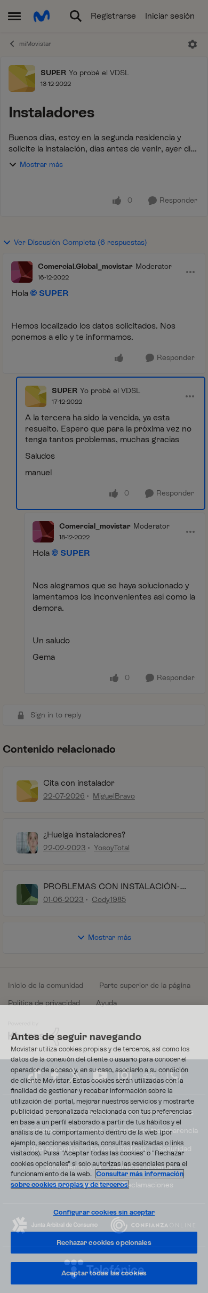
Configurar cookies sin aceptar (104, 1212)
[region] (104, 1149)
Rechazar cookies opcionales (104, 1243)
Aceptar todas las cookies (104, 1273)
